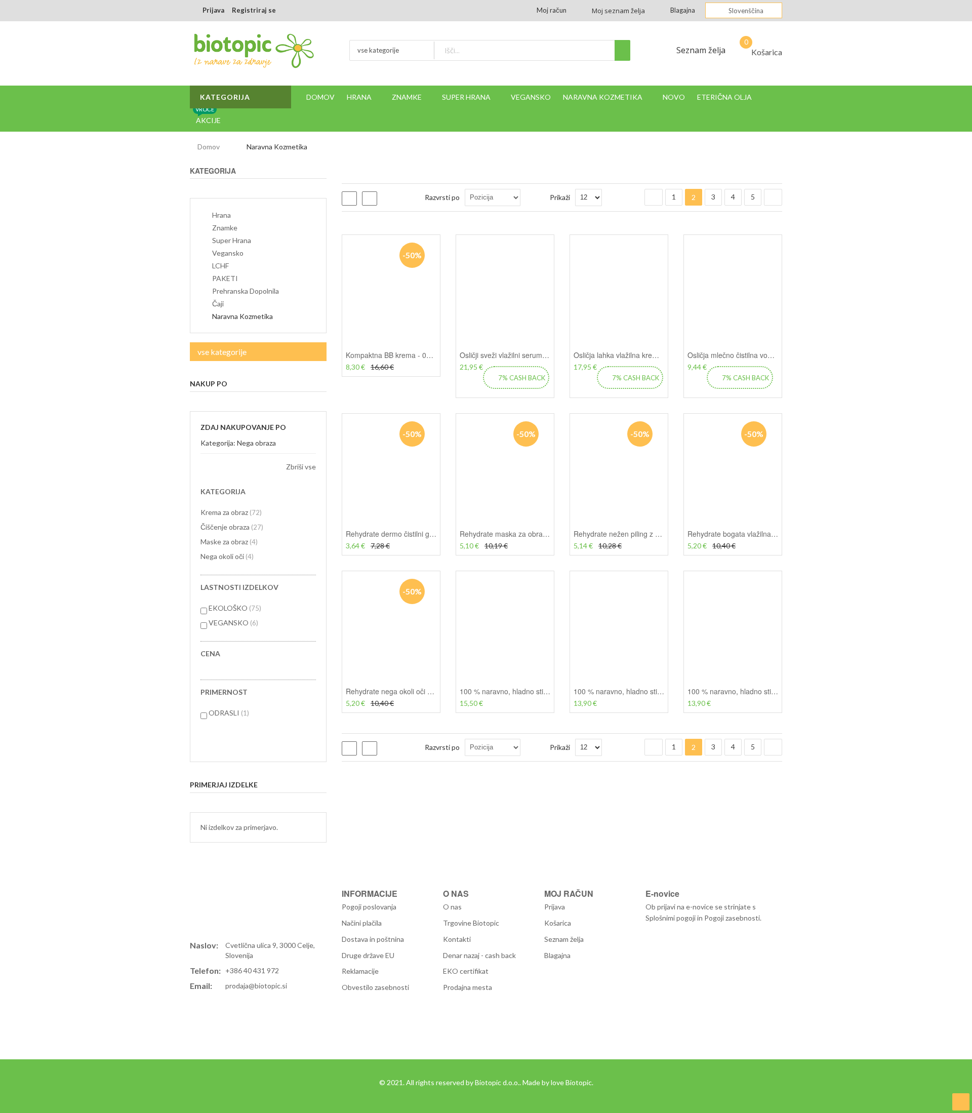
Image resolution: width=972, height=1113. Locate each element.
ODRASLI (228, 712)
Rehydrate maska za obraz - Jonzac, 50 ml (528, 534)
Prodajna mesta (467, 987)
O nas (452, 906)
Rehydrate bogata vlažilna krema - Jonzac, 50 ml (765, 534)
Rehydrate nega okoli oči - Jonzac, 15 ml (411, 691)
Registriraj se (254, 10)
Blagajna (682, 10)
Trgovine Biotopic (471, 923)
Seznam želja (700, 50)
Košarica (557, 923)
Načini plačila (362, 923)
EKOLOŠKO (234, 608)
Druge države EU (368, 955)
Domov (208, 146)
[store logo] (253, 53)
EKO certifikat (466, 971)
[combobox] (532, 50)
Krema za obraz (231, 512)
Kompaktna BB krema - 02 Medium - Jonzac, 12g (425, 355)
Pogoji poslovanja (369, 906)
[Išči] (622, 50)
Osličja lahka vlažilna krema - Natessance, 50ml (650, 355)
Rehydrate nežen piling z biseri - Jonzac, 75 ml (648, 534)
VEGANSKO (232, 622)
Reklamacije (360, 971)
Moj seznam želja (618, 10)
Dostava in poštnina (373, 939)
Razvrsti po (442, 197)
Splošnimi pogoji (670, 917)
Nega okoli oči (227, 556)
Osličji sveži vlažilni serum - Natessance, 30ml (533, 355)
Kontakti (457, 939)
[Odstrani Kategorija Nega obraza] (313, 443)
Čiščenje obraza (231, 527)
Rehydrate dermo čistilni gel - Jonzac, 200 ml (418, 534)
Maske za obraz (229, 541)
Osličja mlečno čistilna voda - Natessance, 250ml (765, 355)
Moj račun (551, 10)
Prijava (213, 10)
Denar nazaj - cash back (479, 955)
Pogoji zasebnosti (732, 917)
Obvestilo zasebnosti (375, 987)
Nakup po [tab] (208, 383)
